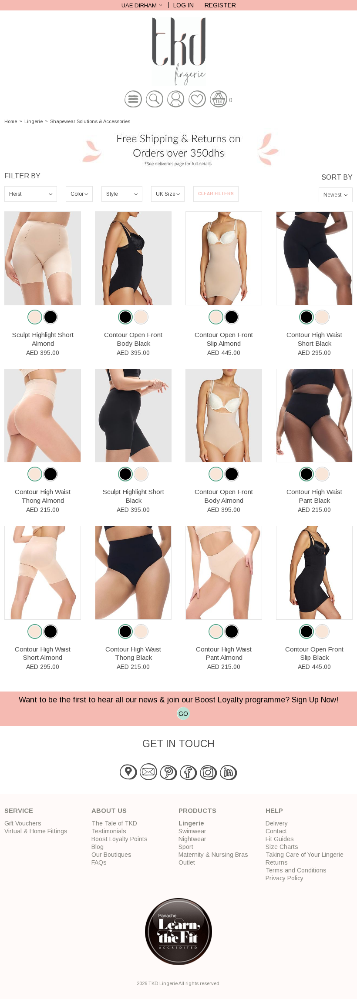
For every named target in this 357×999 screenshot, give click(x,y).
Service (18, 810)
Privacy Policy (284, 878)
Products (197, 810)
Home (10, 121)
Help (274, 810)
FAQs (99, 862)
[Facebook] (188, 778)
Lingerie (33, 121)
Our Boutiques (111, 854)
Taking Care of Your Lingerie (305, 854)
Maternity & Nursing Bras (213, 854)
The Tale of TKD (114, 823)
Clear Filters (216, 193)
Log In (183, 5)
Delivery (277, 823)
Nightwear (192, 838)
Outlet (186, 862)
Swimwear (192, 831)
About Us (109, 810)
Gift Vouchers (22, 823)
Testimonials (108, 831)
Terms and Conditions (296, 870)
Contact (276, 831)
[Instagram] (208, 778)
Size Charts (282, 846)
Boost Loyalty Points (119, 838)
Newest (332, 195)
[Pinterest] (168, 778)
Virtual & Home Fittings (35, 831)
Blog (97, 846)
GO (183, 713)
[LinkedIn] (228, 778)
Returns (277, 862)
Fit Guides (280, 838)
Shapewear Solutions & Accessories (90, 121)
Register (220, 5)
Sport (185, 846)
